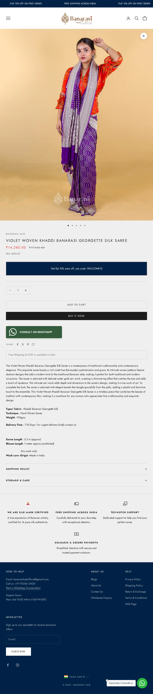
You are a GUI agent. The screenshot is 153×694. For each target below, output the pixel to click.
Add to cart (76, 304)
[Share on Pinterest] (27, 344)
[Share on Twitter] (22, 344)
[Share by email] (33, 344)
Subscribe (18, 651)
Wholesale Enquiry (101, 598)
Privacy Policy (133, 579)
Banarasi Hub (15, 234)
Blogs (94, 579)
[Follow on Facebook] (8, 665)
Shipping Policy (134, 585)
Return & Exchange (135, 591)
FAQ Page (130, 604)
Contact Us (97, 591)
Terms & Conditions (136, 598)
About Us (96, 585)
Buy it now (76, 316)
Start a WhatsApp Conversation (23, 588)
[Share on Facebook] (17, 344)
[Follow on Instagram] (17, 665)
